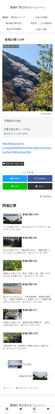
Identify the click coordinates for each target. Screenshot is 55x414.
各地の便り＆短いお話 (14, 164)
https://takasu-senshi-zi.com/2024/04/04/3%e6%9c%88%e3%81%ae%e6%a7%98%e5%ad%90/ (26, 147)
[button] (49, 303)
